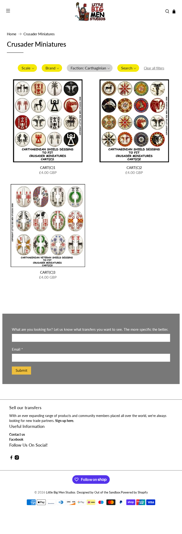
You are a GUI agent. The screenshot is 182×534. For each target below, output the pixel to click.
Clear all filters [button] (154, 68)
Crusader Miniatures (39, 34)
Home (11, 34)
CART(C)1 (47, 167)
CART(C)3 (47, 272)
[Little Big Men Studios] (91, 11)
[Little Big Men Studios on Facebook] (11, 458)
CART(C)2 (134, 167)
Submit (21, 370)
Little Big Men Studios (60, 492)
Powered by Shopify (134, 492)
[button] (27, 68)
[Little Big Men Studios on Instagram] (17, 458)
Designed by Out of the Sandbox (98, 492)
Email (17, 349)
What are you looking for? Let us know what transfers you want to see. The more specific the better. (90, 329)
